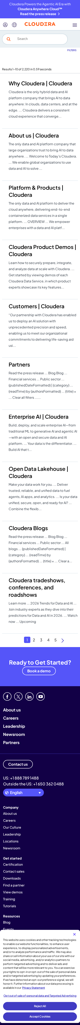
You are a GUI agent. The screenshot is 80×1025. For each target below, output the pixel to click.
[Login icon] (5, 25)
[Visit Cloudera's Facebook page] (7, 696)
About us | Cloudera (34, 135)
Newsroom (14, 734)
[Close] (74, 934)
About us (12, 709)
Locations (10, 841)
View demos (13, 892)
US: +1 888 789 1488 (21, 777)
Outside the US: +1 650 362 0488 (33, 783)
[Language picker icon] (14, 25)
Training (9, 899)
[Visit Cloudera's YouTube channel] (40, 696)
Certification (13, 864)
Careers (10, 717)
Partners (19, 364)
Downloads (12, 878)
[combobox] (41, 39)
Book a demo (39, 670)
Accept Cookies (40, 1016)
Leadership (14, 726)
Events (8, 929)
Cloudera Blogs (28, 528)
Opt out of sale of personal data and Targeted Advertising (39, 995)
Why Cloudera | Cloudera (40, 83)
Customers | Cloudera (36, 306)
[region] (40, 976)
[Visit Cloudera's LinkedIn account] (29, 696)
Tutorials (9, 906)
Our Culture (12, 827)
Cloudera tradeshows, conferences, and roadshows (37, 587)
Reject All (40, 1006)
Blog (6, 922)
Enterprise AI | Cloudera (39, 416)
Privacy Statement (33, 987)
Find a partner (14, 885)
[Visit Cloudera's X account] (18, 696)
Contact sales (13, 871)
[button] (8, 39)
